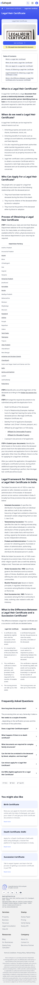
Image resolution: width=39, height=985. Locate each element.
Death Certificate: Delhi (15, 832)
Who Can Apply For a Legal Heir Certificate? (19, 66)
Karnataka (5, 286)
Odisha (4, 317)
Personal (5, 923)
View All (5, 929)
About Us (24, 939)
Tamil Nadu (5, 333)
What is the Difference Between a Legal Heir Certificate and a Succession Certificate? (20, 79)
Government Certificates (13, 8)
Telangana (5, 337)
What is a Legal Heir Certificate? (16, 59)
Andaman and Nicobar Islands (11, 356)
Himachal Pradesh (7, 279)
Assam (4, 255)
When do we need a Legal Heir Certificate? (19, 62)
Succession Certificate (14, 857)
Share (5, 783)
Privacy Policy (21, 953)
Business (5, 920)
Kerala (4, 290)
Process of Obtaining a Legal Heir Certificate (20, 69)
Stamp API (24, 926)
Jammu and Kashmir (8, 372)
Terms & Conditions (10, 953)
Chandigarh (5, 360)
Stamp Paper (25, 917)
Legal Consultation (9, 926)
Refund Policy (30, 953)
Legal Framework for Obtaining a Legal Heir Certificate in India (19, 74)
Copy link (21, 783)
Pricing (23, 920)
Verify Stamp (25, 923)
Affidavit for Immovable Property (19, 432)
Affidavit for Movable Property (18, 435)
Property (5, 917)
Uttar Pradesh (6, 345)
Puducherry (5, 384)
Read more (7, 821)
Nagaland (5, 314)
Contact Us (25, 942)
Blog (3, 939)
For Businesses (7, 942)
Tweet (13, 783)
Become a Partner (27, 945)
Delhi (3, 368)
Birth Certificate (11, 804)
